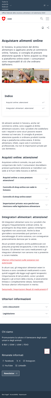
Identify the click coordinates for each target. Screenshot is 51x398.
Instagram (30, 361)
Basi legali (5, 395)
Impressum (22, 395)
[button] (47, 351)
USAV (9, 19)
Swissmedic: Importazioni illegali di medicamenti (24, 289)
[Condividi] (48, 27)
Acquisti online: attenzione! (17, 102)
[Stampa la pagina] (42, 27)
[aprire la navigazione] (47, 18)
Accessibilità (14, 395)
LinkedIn (22, 365)
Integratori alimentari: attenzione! (20, 108)
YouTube (9, 365)
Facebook (9, 361)
